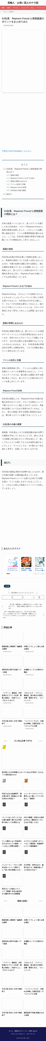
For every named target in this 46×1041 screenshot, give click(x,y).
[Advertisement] (23, 123)
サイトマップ (31, 1034)
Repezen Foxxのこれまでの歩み (23, 178)
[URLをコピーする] (39, 597)
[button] (7, 597)
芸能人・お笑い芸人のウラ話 (23, 3)
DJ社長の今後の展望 (18, 190)
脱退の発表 (15, 175)
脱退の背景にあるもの (19, 181)
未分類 (7, 586)
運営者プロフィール (21, 1031)
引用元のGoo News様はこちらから (16, 151)
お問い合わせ (33, 1031)
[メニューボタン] (3, 3)
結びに (9, 194)
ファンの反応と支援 (18, 184)
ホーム (11, 1031)
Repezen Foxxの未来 (18, 187)
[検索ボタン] (43, 3)
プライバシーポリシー (18, 1034)
